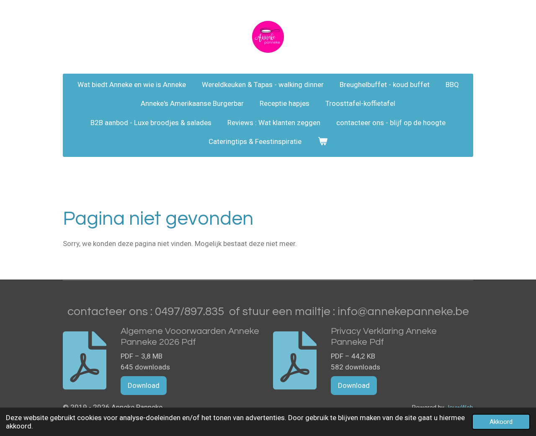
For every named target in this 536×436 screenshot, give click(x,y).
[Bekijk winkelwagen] (322, 141)
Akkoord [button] (501, 422)
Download (144, 385)
